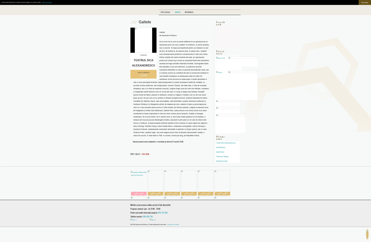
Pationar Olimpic (222, 156)
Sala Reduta (220, 147)
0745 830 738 (148, 216)
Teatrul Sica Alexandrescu (226, 143)
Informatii (189, 12)
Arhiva (177, 12)
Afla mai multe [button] (47, 2)
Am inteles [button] (364, 2)
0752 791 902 (163, 212)
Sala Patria (220, 152)
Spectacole (165, 12)
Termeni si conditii (173, 224)
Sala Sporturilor (222, 161)
